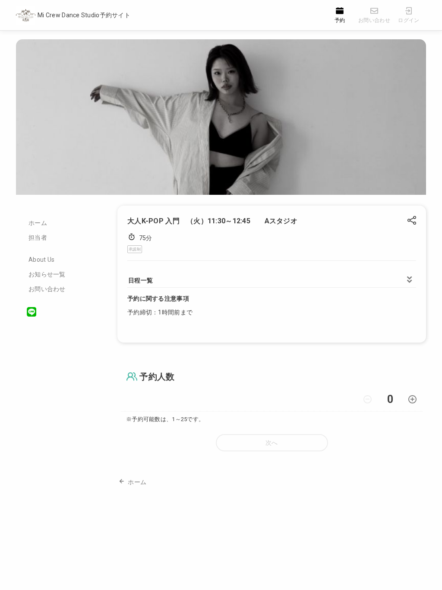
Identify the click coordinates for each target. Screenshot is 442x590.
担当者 (37, 237)
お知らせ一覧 (47, 274)
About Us (41, 259)
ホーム (37, 222)
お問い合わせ (47, 288)
